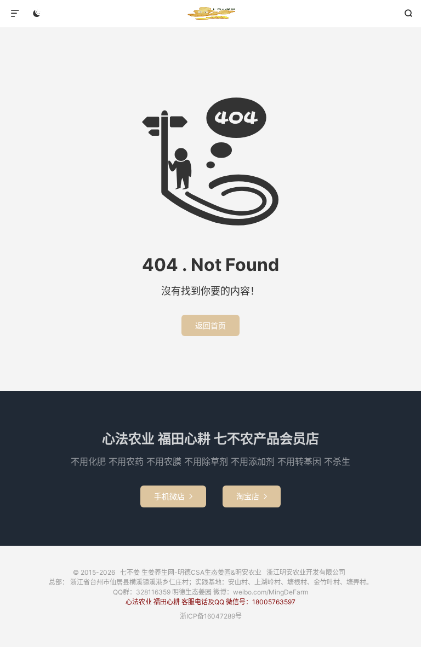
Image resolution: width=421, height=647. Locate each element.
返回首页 (210, 325)
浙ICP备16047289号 (211, 616)
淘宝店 (251, 496)
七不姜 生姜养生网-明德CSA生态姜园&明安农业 (211, 13)
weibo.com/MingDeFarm (270, 592)
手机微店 (173, 496)
